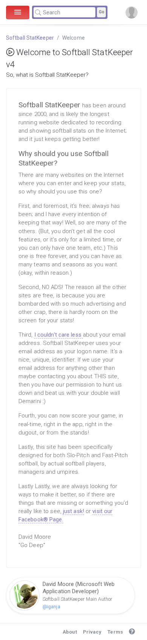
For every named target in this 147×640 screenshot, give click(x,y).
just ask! (73, 511)
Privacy (92, 632)
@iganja (51, 606)
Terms (115, 632)
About (70, 632)
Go (101, 11)
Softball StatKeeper (30, 38)
